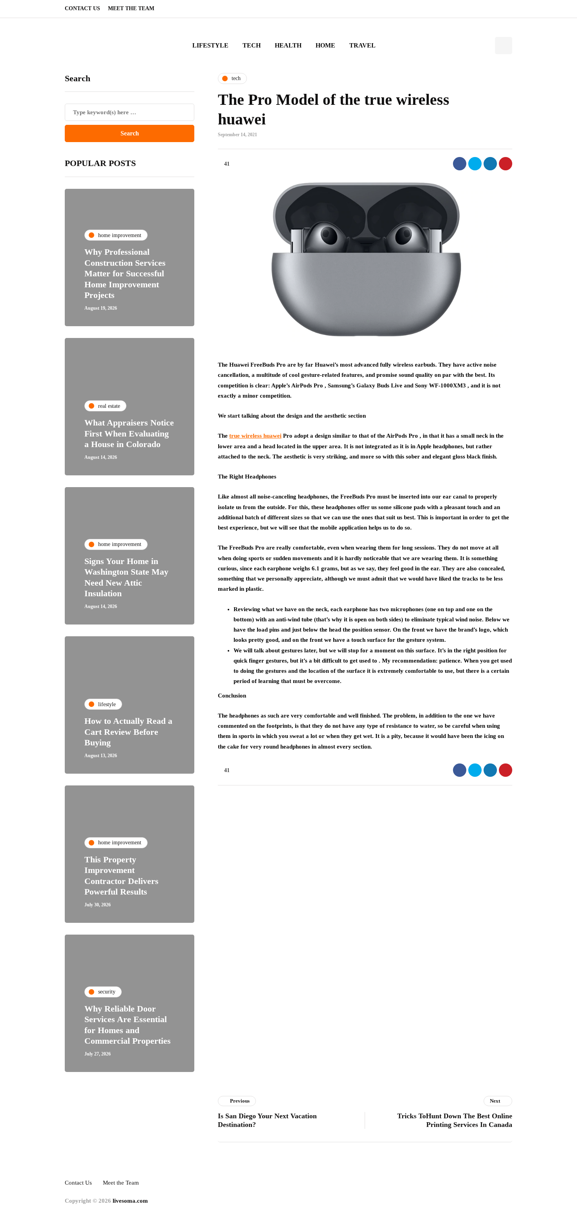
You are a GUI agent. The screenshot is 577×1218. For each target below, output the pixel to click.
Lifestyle (210, 45)
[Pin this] (505, 163)
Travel (362, 45)
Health (288, 45)
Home (325, 45)
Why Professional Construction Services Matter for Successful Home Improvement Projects (125, 273)
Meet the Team (131, 8)
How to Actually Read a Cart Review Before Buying (128, 731)
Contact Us (82, 8)
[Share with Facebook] (459, 163)
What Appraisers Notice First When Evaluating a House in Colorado (129, 433)
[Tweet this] (475, 163)
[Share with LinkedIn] (490, 163)
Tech (252, 45)
